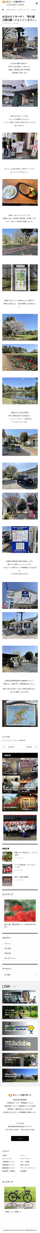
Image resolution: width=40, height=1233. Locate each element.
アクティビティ (25, 1158)
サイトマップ (7, 1158)
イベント (23, 1155)
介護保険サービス (8, 1162)
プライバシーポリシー (28, 1168)
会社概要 (23, 1171)
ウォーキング (8, 740)
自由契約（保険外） (9, 1171)
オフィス (8, 943)
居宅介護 (8, 953)
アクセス (20, 1138)
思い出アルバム (10, 958)
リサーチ (15, 740)
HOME (4, 1155)
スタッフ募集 (24, 1162)
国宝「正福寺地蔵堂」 (22, 877)
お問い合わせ (24, 1165)
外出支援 (16, 23)
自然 (23, 740)
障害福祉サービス (8, 1165)
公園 (20, 740)
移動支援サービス (8, 1168)
